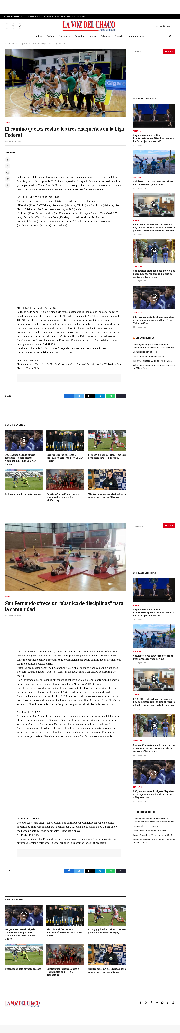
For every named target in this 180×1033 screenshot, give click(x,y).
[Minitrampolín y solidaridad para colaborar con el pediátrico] (107, 479)
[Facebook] (7, 159)
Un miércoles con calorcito (145, 352)
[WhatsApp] (7, 185)
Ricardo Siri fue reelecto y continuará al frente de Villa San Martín (64, 457)
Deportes (119, 36)
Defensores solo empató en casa (23, 494)
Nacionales (64, 36)
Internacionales (136, 36)
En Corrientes (145, 337)
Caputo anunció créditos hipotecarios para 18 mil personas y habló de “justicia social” (153, 138)
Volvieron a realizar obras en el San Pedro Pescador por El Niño (57, 16)
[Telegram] (7, 179)
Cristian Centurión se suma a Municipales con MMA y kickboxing (62, 497)
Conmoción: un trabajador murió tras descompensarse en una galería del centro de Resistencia (154, 273)
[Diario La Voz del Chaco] (89, 26)
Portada (8, 44)
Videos (39, 36)
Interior (92, 36)
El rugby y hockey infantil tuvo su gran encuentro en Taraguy (107, 456)
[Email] (7, 172)
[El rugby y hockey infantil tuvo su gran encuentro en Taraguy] (107, 440)
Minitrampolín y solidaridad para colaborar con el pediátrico (107, 496)
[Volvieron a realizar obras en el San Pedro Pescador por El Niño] (154, 162)
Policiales (105, 36)
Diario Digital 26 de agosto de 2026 (149, 356)
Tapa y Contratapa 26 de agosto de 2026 (152, 361)
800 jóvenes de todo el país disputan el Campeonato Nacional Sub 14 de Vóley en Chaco (20, 459)
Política (50, 36)
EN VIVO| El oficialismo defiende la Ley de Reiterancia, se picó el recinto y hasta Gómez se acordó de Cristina (154, 227)
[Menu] (174, 36)
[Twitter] (7, 166)
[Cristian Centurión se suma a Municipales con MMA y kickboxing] (65, 479)
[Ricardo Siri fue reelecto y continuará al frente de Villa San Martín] (65, 440)
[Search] (170, 36)
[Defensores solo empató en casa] (24, 479)
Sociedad (79, 36)
